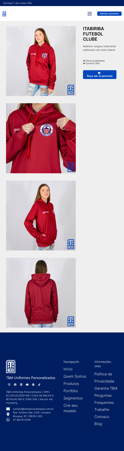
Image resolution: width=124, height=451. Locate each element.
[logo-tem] (4, 13)
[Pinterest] (33, 385)
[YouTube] (27, 385)
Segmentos (73, 398)
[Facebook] (15, 385)
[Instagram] (9, 385)
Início (68, 369)
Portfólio (71, 391)
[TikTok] (39, 385)
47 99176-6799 (22, 419)
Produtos (71, 383)
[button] (90, 14)
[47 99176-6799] (9, 420)
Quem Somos (75, 376)
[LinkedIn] (21, 385)
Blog (98, 424)
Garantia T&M (105, 388)
